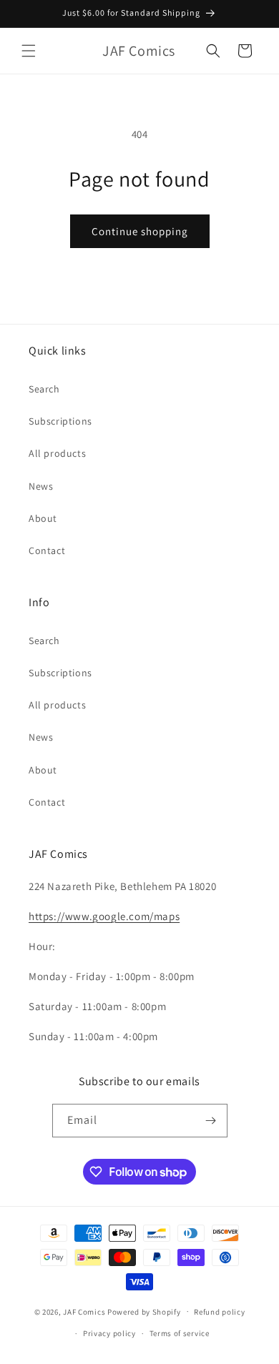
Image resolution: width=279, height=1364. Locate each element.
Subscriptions (60, 421)
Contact (47, 550)
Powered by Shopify (144, 1311)
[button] (28, 50)
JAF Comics (84, 1311)
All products (57, 453)
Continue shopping (140, 231)
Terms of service (180, 1333)
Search (44, 388)
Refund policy (219, 1312)
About (43, 518)
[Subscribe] (211, 1120)
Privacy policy (109, 1333)
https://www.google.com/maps (104, 916)
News (41, 486)
